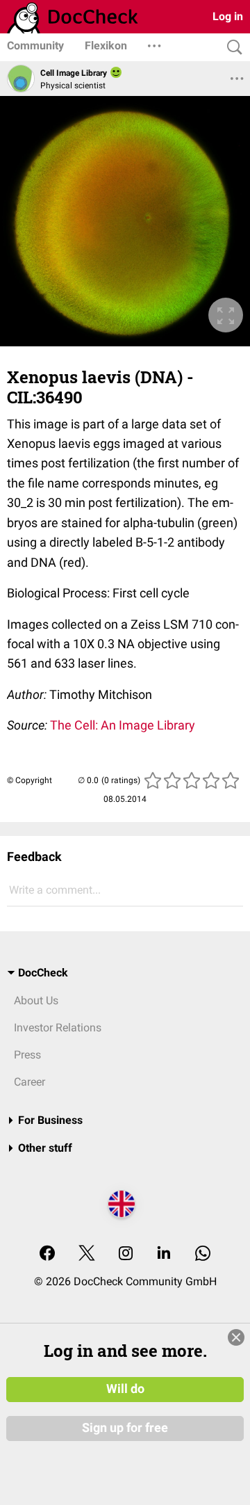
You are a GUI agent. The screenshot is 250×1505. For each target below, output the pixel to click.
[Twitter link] (86, 1254)
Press (27, 1054)
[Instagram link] (125, 1254)
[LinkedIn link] (164, 1254)
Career (29, 1081)
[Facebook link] (47, 1254)
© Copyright (29, 780)
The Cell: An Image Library (122, 725)
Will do (125, 1389)
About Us (36, 1000)
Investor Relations (57, 1027)
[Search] (231, 47)
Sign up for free (125, 1428)
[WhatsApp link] (202, 1254)
